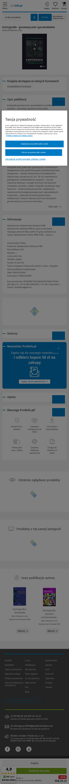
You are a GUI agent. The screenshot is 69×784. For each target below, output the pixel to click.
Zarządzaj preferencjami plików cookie (25, 159)
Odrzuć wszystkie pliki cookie (34, 152)
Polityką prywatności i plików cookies (19, 135)
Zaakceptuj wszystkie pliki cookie (34, 144)
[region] (34, 138)
